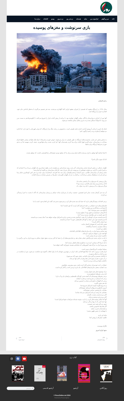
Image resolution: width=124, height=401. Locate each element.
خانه (113, 19)
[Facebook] (18, 358)
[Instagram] (11, 358)
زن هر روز (69, 19)
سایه (85, 19)
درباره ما (37, 19)
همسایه (78, 19)
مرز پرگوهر (105, 19)
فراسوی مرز (94, 19)
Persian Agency (65, 397)
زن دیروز (60, 19)
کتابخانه (45, 19)
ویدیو (52, 19)
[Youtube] (24, 358)
